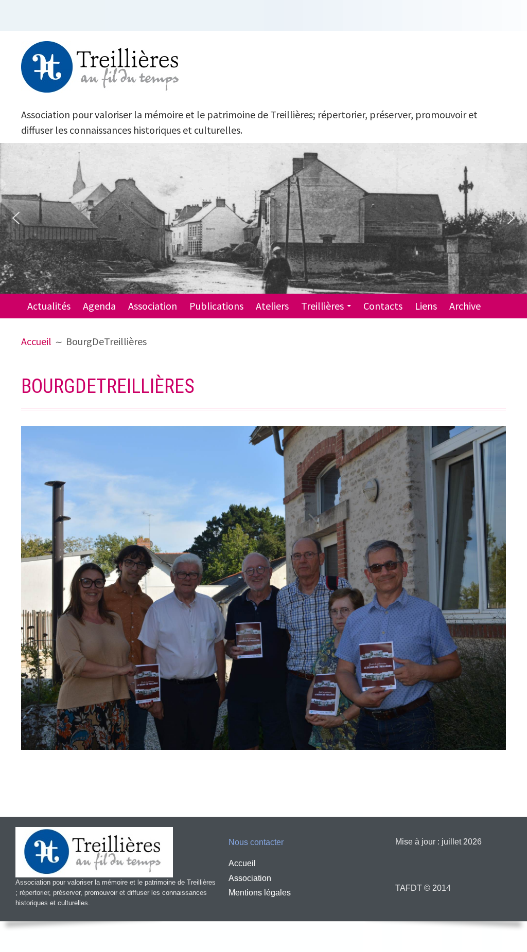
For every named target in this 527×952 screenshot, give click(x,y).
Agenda (99, 305)
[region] (263, 218)
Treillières (322, 305)
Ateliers (272, 305)
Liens (426, 305)
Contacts (382, 305)
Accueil (242, 863)
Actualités (49, 305)
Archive (465, 305)
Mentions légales (260, 892)
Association (152, 305)
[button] (16, 218)
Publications (216, 305)
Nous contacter (256, 842)
